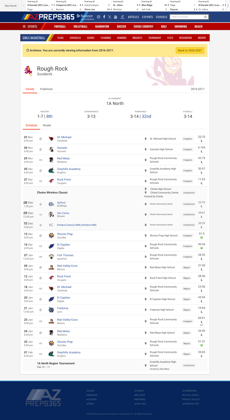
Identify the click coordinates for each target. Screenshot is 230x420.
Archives (139, 395)
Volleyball (80, 26)
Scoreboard (189, 390)
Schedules (75, 38)
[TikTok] (122, 17)
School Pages (190, 395)
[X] (109, 17)
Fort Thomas (65, 256)
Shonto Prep (65, 235)
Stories (139, 390)
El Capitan (63, 246)
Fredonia (62, 309)
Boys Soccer (11, 5)
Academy (91, 399)
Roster (47, 125)
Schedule (31, 125)
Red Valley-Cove (67, 267)
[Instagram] (98, 17)
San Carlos (63, 215)
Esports (147, 17)
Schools (161, 17)
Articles (133, 17)
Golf (164, 26)
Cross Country (143, 26)
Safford (62, 204)
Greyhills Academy (69, 170)
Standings (106, 38)
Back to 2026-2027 (190, 50)
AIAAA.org (140, 403)
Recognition (185, 38)
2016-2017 (197, 89)
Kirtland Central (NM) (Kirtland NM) (76, 224)
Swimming (180, 26)
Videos (90, 390)
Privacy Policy (191, 399)
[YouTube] (115, 17)
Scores (91, 38)
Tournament (154, 38)
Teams (60, 38)
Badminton (102, 26)
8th (49, 116)
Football (60, 26)
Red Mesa (63, 160)
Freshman (46, 89)
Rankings (121, 38)
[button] (228, 5)
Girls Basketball (34, 37)
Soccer (121, 26)
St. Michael (64, 138)
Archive (202, 38)
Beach (199, 26)
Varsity (30, 89)
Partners (140, 399)
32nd (146, 116)
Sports (32, 26)
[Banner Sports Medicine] (85, 17)
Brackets (137, 38)
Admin (90, 403)
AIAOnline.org (190, 403)
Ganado (62, 149)
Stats (170, 38)
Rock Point (64, 181)
